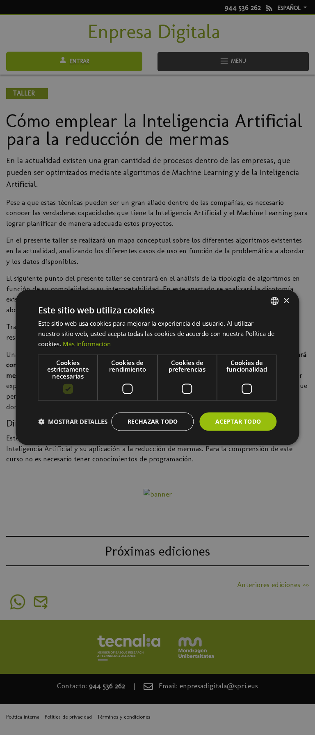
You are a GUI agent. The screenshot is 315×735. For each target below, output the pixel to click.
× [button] (286, 300)
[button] (72, 421)
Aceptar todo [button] (238, 421)
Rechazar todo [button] (153, 421)
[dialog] (157, 367)
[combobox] (275, 301)
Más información (87, 343)
